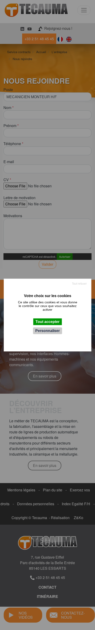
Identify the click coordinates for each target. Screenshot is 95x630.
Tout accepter (47, 322)
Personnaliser (47, 331)
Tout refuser (79, 283)
